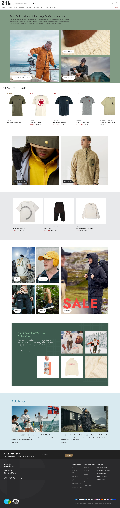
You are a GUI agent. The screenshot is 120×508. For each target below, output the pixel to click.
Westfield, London (101, 479)
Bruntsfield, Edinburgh (102, 473)
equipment (29, 8)
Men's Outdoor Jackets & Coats (22, 78)
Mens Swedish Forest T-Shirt (14, 123)
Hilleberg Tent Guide (77, 487)
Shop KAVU (67, 182)
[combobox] (24, 3)
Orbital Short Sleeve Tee (19, 228)
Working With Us (88, 485)
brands (10, 8)
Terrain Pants (47, 228)
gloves (59, 24)
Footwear (42, 310)
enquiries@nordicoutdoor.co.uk (14, 479)
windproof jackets (19, 24)
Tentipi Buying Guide (77, 483)
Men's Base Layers (69, 78)
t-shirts (17, 279)
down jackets (28, 24)
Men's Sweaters (68, 51)
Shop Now (67, 310)
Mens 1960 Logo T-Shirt (82, 123)
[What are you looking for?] (34, 3)
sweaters (41, 24)
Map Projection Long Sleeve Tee (84, 228)
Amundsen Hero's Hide (24, 351)
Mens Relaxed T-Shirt (35, 123)
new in (3, 8)
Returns (86, 474)
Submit (69, 455)
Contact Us (86, 471)
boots (52, 24)
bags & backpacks (51, 8)
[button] (116, 3)
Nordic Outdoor (80, 503)
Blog (73, 467)
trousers (35, 24)
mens (15, 8)
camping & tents (38, 8)
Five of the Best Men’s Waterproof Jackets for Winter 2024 (84, 435)
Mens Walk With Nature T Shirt (61, 123)
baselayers (47, 24)
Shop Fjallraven (20, 182)
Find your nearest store (102, 467)
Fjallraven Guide (76, 480)
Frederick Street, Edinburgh (103, 470)
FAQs (85, 481)
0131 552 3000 (11, 477)
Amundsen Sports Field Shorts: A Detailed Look (31, 435)
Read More (15, 443)
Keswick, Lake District (102, 476)
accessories (43, 279)
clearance (115, 8)
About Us (86, 467)
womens (21, 8)
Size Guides (75, 476)
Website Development (99, 503)
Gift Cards (86, 478)
